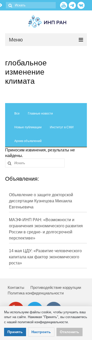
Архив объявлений (28, 141)
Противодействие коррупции (55, 287)
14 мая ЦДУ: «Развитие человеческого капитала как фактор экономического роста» (45, 257)
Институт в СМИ (62, 127)
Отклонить (69, 332)
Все (17, 113)
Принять (15, 332)
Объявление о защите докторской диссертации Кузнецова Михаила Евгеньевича (41, 201)
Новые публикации (28, 127)
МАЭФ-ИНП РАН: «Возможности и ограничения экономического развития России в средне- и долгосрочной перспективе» (46, 229)
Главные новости (40, 113)
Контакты (16, 287)
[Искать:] (31, 5)
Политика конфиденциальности (36, 293)
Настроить (41, 332)
